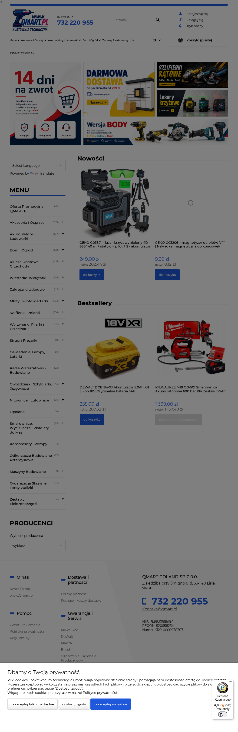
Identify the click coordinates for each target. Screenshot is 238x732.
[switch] (222, 714)
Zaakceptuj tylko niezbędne (32, 704)
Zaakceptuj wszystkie (110, 704)
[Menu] (230, 682)
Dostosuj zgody (74, 704)
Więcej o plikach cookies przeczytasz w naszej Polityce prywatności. (62, 693)
